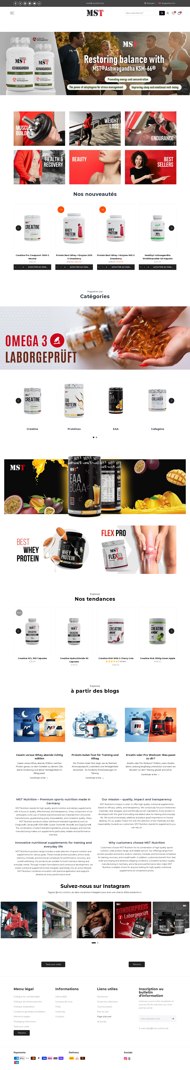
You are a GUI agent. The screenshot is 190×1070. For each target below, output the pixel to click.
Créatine (72, 429)
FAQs (58, 1006)
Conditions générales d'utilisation (29, 1011)
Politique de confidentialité (27, 996)
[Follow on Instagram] (125, 1058)
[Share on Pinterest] (25, 3)
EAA (155, 429)
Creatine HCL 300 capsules (112, 658)
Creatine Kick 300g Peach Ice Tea (29, 658)
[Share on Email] (34, 3)
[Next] (171, 228)
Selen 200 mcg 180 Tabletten (43, 255)
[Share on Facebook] (16, 3)
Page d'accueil (104, 1016)
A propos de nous (63, 1001)
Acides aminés (30, 429)
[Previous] (18, 228)
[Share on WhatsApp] (39, 3)
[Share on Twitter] (20, 3)
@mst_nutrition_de (64, 892)
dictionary (102, 1021)
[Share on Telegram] (30, 3)
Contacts (59, 1016)
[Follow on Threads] (129, 1058)
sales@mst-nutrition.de (157, 1028)
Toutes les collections (107, 1001)
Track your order (53, 964)
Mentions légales (22, 1016)
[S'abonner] (172, 1018)
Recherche (102, 996)
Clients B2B (61, 996)
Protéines (114, 429)
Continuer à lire (38, 777)
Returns (137, 964)
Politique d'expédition (24, 1006)
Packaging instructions (25, 1021)
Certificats (60, 1011)
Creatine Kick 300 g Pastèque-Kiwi (70, 658)
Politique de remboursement (28, 1001)
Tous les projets (104, 1006)
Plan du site (102, 1011)
